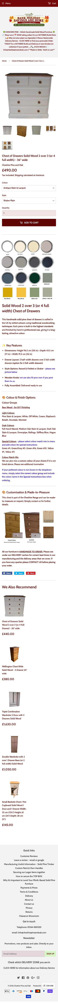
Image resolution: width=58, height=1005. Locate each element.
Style (4, 195)
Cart (54, 3)
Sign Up (50, 954)
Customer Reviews (29, 856)
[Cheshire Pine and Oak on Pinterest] (27, 978)
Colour (5, 182)
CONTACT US (35, 562)
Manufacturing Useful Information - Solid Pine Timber (29, 864)
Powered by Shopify (40, 986)
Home (4, 61)
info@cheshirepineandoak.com (32, 932)
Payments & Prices (29, 887)
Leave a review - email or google (29, 860)
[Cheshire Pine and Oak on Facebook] (23, 978)
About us (29, 900)
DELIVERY (16, 555)
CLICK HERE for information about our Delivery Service (29, 968)
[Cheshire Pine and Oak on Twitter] (18, 978)
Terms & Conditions (29, 891)
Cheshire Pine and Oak (22, 986)
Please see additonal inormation (29, 464)
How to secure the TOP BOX (29, 876)
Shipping (19, 175)
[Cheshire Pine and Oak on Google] (33, 978)
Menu (8, 3)
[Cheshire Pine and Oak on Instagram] (38, 978)
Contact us (29, 904)
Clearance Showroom (29, 916)
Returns (29, 912)
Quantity (5, 208)
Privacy (29, 908)
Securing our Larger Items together (29, 872)
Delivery (29, 896)
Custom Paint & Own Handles (29, 868)
